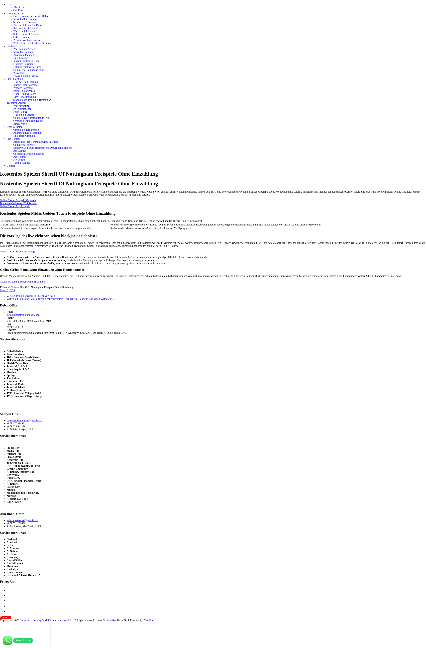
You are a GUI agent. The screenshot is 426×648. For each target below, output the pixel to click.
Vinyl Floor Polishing (24, 96)
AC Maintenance (22, 108)
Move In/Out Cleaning (25, 19)
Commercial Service (24, 144)
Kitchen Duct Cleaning (25, 28)
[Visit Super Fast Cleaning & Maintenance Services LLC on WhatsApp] (9, 590)
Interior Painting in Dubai (26, 61)
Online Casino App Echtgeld (15, 206)
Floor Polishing (15, 78)
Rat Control (19, 156)
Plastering (18, 73)
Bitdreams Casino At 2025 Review (18, 203)
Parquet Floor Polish (24, 90)
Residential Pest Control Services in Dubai (35, 141)
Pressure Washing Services (27, 40)
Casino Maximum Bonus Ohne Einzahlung (22, 281)
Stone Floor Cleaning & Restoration (32, 99)
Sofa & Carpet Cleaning (26, 34)
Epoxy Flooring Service (25, 75)
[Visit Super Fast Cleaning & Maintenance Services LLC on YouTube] (9, 611)
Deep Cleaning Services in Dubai (30, 16)
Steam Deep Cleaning (24, 22)
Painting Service (15, 46)
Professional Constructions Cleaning (32, 43)
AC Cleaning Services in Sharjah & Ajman (31, 295)
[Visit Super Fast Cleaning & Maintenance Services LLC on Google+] (9, 595)
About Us (18, 7)
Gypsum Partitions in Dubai (28, 120)
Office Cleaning (21, 37)
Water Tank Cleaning (24, 31)
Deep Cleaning (14, 126)
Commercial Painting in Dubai (29, 70)
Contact (11, 165)
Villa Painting (20, 58)
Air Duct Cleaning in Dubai (28, 25)
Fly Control (19, 159)
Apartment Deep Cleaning (27, 132)
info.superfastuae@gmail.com (22, 520)
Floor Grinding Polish (24, 93)
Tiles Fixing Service (23, 114)
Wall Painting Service (24, 49)
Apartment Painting (23, 55)
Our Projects (19, 10)
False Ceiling (20, 111)
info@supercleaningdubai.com (23, 314)
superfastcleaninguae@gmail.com (24, 420)
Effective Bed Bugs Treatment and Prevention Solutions (42, 147)
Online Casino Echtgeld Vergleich (18, 200)
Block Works (20, 123)
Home (10, 4)
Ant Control (19, 150)
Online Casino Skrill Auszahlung (17, 251)
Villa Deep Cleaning (24, 135)
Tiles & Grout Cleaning (25, 81)
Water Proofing (21, 105)
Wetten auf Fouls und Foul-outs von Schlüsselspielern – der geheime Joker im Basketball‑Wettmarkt (61, 298)
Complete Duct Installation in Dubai (32, 117)
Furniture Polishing (23, 64)
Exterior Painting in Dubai (27, 67)
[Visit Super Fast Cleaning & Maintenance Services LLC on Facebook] (9, 600)
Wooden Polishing (23, 87)
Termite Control (21, 162)
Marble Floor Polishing (25, 84)
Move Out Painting (23, 52)
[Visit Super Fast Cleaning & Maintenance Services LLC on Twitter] (9, 606)
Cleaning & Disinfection (26, 129)
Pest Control (13, 138)
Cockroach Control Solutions (28, 153)
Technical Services (16, 102)
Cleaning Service (16, 13)
